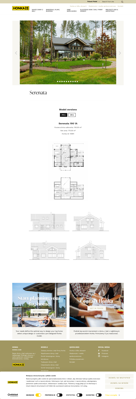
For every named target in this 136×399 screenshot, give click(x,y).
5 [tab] (66, 81)
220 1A (72, 115)
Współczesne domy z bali (49, 353)
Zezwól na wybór (119, 383)
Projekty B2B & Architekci (112, 10)
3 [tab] (62, 81)
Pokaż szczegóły (111, 395)
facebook (104, 351)
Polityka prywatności (76, 359)
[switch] (59, 395)
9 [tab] (75, 81)
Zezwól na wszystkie (119, 377)
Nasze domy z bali (37, 10)
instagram (105, 356)
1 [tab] (57, 81)
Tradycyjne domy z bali (49, 362)
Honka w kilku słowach (78, 6)
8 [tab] (73, 81)
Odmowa (119, 388)
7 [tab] (70, 81)
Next (120, 53)
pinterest (104, 353)
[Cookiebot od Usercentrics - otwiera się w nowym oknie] (13, 395)
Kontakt (120, 6)
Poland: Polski (92, 1)
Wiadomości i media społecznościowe (102, 6)
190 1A (64, 115)
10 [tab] (77, 81)
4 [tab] (64, 81)
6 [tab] (68, 81)
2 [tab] (59, 81)
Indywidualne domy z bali (50, 365)
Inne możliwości (72, 10)
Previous (16, 53)
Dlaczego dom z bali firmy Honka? (91, 10)
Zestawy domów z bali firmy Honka (53, 351)
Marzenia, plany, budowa (53, 10)
